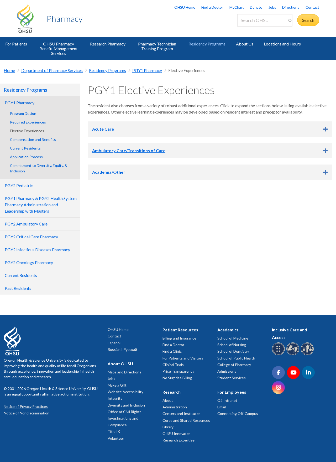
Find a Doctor (212, 7)
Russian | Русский (122, 349)
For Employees (231, 391)
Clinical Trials (173, 364)
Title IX (114, 431)
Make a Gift (117, 385)
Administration (174, 407)
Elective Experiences (27, 131)
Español (114, 343)
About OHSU (120, 363)
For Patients (16, 43)
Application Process (26, 157)
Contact (312, 7)
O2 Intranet (227, 400)
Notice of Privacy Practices (26, 406)
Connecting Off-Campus (237, 413)
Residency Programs (206, 43)
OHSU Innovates (176, 433)
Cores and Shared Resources (186, 420)
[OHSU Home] (28, 19)
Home (9, 70)
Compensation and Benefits (33, 139)
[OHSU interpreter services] (308, 354)
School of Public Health (236, 358)
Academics (228, 329)
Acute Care (103, 128)
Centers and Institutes (181, 413)
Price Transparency (178, 371)
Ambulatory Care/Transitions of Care (128, 150)
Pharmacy (64, 18)
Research (171, 391)
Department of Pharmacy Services (52, 70)
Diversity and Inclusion (126, 405)
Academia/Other (108, 172)
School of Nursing (231, 344)
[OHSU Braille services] (279, 354)
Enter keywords (253, 29)
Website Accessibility (125, 391)
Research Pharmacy (107, 43)
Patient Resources (180, 329)
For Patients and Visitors (182, 358)
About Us (244, 43)
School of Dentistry (233, 351)
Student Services (231, 378)
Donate (256, 7)
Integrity (115, 398)
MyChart (236, 7)
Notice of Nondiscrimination (26, 413)
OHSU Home (184, 7)
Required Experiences (28, 122)
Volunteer (116, 438)
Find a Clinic (172, 351)
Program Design (23, 113)
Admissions (226, 371)
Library (168, 427)
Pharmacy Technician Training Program (157, 46)
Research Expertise (178, 440)
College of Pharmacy (234, 364)
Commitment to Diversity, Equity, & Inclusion (38, 168)
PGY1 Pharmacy (147, 70)
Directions (290, 7)
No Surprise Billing (177, 378)
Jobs (272, 7)
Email (221, 407)
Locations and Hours (282, 43)
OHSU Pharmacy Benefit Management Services (58, 48)
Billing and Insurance (179, 338)
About (167, 400)
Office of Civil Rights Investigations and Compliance (124, 418)
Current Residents (25, 148)
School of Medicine (232, 338)
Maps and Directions (124, 372)
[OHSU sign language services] (293, 354)
